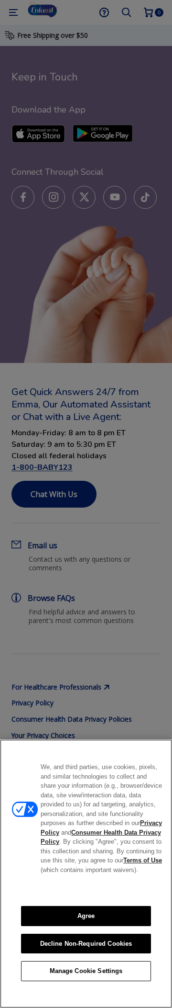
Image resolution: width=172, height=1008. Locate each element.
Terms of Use (142, 860)
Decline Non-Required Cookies (86, 943)
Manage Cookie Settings (86, 970)
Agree (86, 915)
